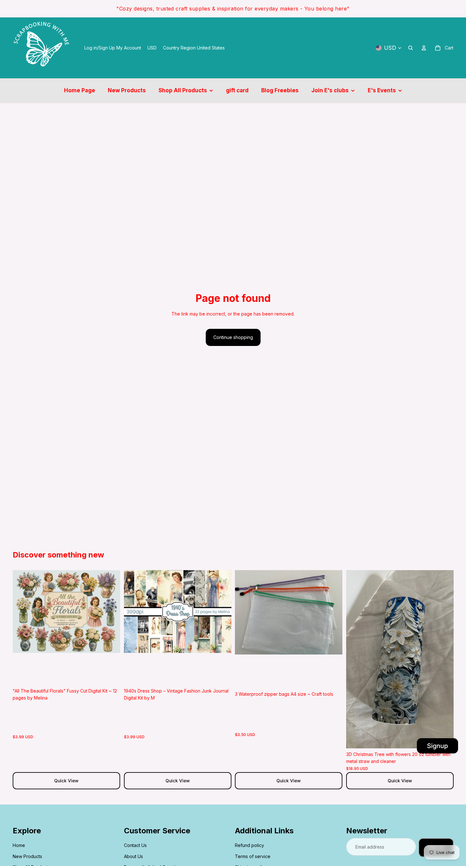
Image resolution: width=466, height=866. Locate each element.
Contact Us (135, 845)
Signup (437, 746)
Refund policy (249, 845)
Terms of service (252, 856)
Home (19, 845)
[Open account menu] (424, 48)
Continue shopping (233, 337)
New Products (27, 856)
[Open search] (410, 48)
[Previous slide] (22, 612)
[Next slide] (110, 612)
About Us (133, 856)
